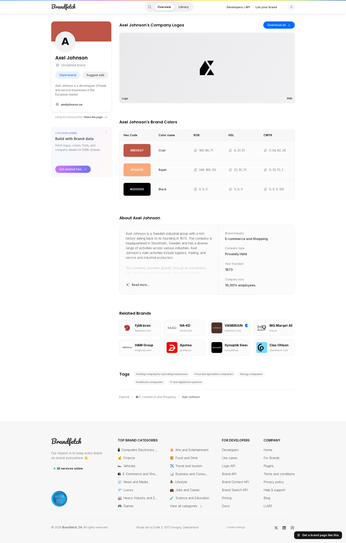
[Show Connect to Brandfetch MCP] (106, 132)
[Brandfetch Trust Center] (59, 499)
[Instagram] (292, 527)
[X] (276, 527)
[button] (291, 7)
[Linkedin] (284, 527)
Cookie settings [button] (236, 527)
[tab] (149, 7)
